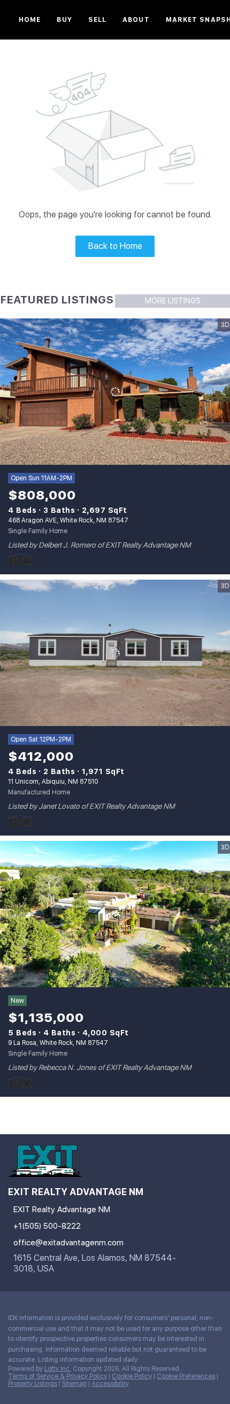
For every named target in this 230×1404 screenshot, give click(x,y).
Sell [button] (97, 20)
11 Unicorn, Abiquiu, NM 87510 (53, 781)
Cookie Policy (132, 1376)
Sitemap (74, 1383)
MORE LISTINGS (173, 301)
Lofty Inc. (57, 1368)
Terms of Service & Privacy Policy (57, 1376)
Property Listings (32, 1383)
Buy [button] (64, 20)
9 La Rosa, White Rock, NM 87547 (58, 1043)
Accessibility (110, 1383)
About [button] (136, 20)
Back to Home (115, 246)
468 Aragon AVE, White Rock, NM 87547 (68, 520)
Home (30, 20)
